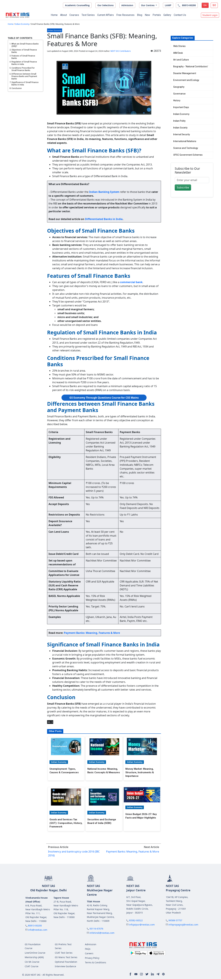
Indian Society (180, 127)
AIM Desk (178, 53)
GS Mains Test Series (66, 957)
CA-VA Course (32, 961)
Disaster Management (184, 73)
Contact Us (180, 14)
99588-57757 (175, 920)
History (176, 100)
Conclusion (16, 88)
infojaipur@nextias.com (142, 924)
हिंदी (214, 5)
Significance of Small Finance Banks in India (25, 83)
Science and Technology (185, 148)
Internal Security (181, 134)
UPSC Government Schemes (188, 155)
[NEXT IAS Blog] (17, 15)
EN (205, 5)
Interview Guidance (65, 966)
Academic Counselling (77, 5)
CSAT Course (31, 966)
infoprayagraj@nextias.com (183, 924)
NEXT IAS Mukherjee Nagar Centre (100, 890)
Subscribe (183, 187)
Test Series (88, 14)
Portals (157, 14)
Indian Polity (179, 121)
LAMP (168, 5)
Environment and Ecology (186, 80)
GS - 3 (50, 722)
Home (54, 14)
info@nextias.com (37, 929)
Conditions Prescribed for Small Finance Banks (23, 69)
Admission (127, 5)
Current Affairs (105, 14)
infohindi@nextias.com (101, 932)
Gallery (167, 14)
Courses (74, 14)
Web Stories (179, 46)
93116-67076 (96, 928)
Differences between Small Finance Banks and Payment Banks (24, 76)
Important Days (181, 107)
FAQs (87, 948)
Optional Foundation (66, 961)
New (147, 14)
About (63, 14)
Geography (178, 87)
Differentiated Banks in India (104, 219)
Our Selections (105, 5)
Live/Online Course (35, 952)
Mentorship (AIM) (34, 957)
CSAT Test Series (63, 952)
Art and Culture (181, 59)
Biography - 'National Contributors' (190, 66)
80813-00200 (35, 925)
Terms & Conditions (95, 962)
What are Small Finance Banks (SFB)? (25, 45)
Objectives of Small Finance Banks (24, 51)
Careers (89, 953)
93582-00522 (136, 920)
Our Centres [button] (148, 5)
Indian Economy (22, 24)
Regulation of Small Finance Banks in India (24, 63)
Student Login (210, 15)
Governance (179, 93)
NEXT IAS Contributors (120, 51)
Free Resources (125, 14)
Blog (139, 14)
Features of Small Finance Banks (23, 57)
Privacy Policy (92, 957)
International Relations (184, 141)
